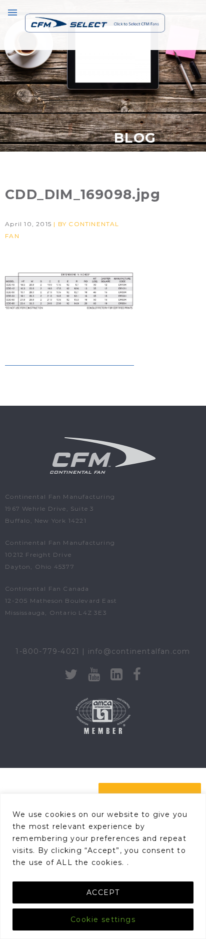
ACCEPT (103, 892)
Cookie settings (103, 919)
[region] (103, 866)
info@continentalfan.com (139, 651)
